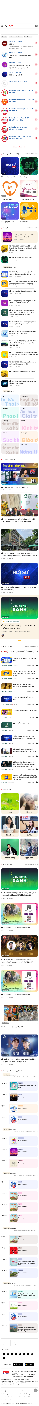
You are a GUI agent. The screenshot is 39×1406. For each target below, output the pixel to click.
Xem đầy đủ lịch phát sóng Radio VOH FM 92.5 (25, 1285)
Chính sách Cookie (6, 1400)
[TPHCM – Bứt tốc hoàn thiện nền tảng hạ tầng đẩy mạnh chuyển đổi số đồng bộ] (4, 354)
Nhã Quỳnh (29, 812)
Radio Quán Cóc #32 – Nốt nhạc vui (17, 927)
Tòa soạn (13, 1342)
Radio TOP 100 (7, 865)
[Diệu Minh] (29, 824)
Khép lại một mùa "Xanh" (13, 1027)
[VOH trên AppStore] (18, 1364)
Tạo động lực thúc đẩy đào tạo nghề (24, 291)
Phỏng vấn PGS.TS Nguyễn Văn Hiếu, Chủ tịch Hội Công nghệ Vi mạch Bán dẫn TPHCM (23, 343)
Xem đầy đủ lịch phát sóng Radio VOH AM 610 (25, 1230)
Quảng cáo (4, 1342)
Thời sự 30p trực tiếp (16, 75)
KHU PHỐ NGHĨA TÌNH (21, 723)
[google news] (24, 1354)
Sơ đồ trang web (5, 1394)
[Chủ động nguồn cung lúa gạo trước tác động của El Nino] (4, 383)
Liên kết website (30, 1342)
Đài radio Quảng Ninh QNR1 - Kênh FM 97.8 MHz (19, 128)
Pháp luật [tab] (30, 651)
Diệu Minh (29, 835)
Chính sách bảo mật (6, 1397)
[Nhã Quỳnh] (29, 801)
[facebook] (4, 1354)
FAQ (20, 1345)
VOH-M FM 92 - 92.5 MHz (18, 81)
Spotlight (12, 36)
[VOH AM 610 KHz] (4, 74)
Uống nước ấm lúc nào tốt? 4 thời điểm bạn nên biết (23, 236)
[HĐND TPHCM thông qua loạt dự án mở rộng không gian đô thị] (4, 364)
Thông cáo (13, 1345)
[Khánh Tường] (10, 847)
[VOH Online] (11, 26)
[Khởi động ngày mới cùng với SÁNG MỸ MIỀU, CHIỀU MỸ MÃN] (4, 303)
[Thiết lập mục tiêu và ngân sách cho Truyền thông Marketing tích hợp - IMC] (4, 274)
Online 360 (24, 222)
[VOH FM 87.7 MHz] (4, 64)
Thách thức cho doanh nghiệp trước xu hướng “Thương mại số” (22, 323)
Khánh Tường (10, 858)
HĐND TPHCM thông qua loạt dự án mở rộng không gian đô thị (22, 363)
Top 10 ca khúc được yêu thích (22, 257)
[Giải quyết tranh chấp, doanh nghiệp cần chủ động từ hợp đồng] (4, 333)
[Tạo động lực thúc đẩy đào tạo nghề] (4, 293)
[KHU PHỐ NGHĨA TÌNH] (6, 725)
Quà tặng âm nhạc (7, 222)
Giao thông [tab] (21, 651)
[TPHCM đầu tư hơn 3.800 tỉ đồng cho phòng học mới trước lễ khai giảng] (4, 283)
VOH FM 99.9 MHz (15, 41)
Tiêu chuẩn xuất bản (25, 1397)
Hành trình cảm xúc (27, 199)
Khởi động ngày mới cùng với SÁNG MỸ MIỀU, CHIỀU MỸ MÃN (22, 302)
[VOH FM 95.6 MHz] (4, 55)
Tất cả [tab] (5, 651)
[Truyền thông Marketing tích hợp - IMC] (6, 660)
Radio (5, 36)
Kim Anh (10, 812)
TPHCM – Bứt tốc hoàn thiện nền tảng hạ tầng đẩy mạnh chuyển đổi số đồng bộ (23, 353)
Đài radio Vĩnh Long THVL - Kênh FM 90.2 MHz (21, 110)
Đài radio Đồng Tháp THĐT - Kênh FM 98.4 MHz (20, 119)
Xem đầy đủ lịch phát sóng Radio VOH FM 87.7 (25, 1175)
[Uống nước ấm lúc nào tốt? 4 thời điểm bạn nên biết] (7, 237)
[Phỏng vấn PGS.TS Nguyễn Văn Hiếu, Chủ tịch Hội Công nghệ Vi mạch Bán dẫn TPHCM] (4, 343)
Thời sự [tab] (12, 651)
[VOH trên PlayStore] (29, 1364)
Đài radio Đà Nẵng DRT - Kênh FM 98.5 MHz (21, 101)
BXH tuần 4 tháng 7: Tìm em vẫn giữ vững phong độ (18, 627)
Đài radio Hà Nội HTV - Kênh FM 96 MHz (21, 91)
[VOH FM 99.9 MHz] (4, 43)
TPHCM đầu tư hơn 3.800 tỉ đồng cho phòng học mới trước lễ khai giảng (23, 282)
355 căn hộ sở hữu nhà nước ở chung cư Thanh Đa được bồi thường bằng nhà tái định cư (19, 554)
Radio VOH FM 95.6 (10, 1130)
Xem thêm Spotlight (32, 227)
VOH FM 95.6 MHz (15, 53)
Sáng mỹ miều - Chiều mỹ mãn (19, 65)
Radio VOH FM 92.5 (10, 1283)
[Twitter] (32, 1354)
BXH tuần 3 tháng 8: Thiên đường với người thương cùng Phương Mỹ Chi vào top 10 (18, 894)
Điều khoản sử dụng (25, 1394)
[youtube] (8, 1354)
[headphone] (36, 43)
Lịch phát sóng (28, 36)
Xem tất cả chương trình (31, 153)
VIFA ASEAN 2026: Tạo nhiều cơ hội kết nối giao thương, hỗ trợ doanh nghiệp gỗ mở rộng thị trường (23, 248)
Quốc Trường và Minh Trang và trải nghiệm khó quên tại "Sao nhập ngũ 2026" (18, 1060)
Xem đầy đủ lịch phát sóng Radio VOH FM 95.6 (25, 1131)
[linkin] (20, 1354)
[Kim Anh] (10, 801)
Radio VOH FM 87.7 (10, 1173)
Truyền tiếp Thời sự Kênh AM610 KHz (20, 56)
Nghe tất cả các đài (19, 147)
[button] (19, 640)
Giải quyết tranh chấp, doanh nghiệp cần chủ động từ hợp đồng (23, 332)
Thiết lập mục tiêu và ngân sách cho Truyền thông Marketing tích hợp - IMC (22, 273)
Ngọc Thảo (29, 858)
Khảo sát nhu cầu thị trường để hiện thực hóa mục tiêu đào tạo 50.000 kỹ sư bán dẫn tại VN (24, 764)
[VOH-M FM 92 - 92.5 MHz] (4, 83)
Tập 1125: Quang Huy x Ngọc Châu (25, 710)
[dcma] (28, 1354)
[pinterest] (16, 1354)
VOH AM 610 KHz (15, 72)
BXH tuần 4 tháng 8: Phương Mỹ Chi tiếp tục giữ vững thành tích (24, 685)
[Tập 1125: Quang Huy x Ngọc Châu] (6, 712)
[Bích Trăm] (10, 824)
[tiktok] (12, 1354)
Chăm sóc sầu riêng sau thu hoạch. (23, 371)
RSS (20, 1342)
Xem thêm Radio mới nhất (30, 646)
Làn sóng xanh (25, 177)
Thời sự (11, 44)
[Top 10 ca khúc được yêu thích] (4, 259)
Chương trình (19, 36)
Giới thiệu (3, 1391)
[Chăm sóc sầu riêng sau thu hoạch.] (4, 373)
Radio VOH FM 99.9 (10, 1075)
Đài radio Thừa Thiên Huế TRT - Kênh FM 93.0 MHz (20, 137)
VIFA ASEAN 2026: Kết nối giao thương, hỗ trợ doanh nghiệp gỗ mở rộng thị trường (18, 520)
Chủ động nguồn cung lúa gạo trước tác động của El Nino (22, 382)
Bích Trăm (10, 835)
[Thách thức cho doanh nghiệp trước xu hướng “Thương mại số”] (4, 324)
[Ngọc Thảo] (29, 847)
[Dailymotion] (4, 1358)
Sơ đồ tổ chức (23, 1391)
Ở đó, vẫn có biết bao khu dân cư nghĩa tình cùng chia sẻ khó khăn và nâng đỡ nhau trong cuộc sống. (21, 312)
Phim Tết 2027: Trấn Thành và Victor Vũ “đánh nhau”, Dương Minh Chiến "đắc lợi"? (17, 961)
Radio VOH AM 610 (10, 1228)
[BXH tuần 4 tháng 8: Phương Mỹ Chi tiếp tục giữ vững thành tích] (6, 686)
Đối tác (4, 1345)
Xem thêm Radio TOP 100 (30, 864)
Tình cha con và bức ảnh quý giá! (16, 487)
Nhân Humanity (7, 199)
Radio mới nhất (7, 647)
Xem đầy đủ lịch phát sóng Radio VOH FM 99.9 (25, 1076)
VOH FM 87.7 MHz (15, 62)
